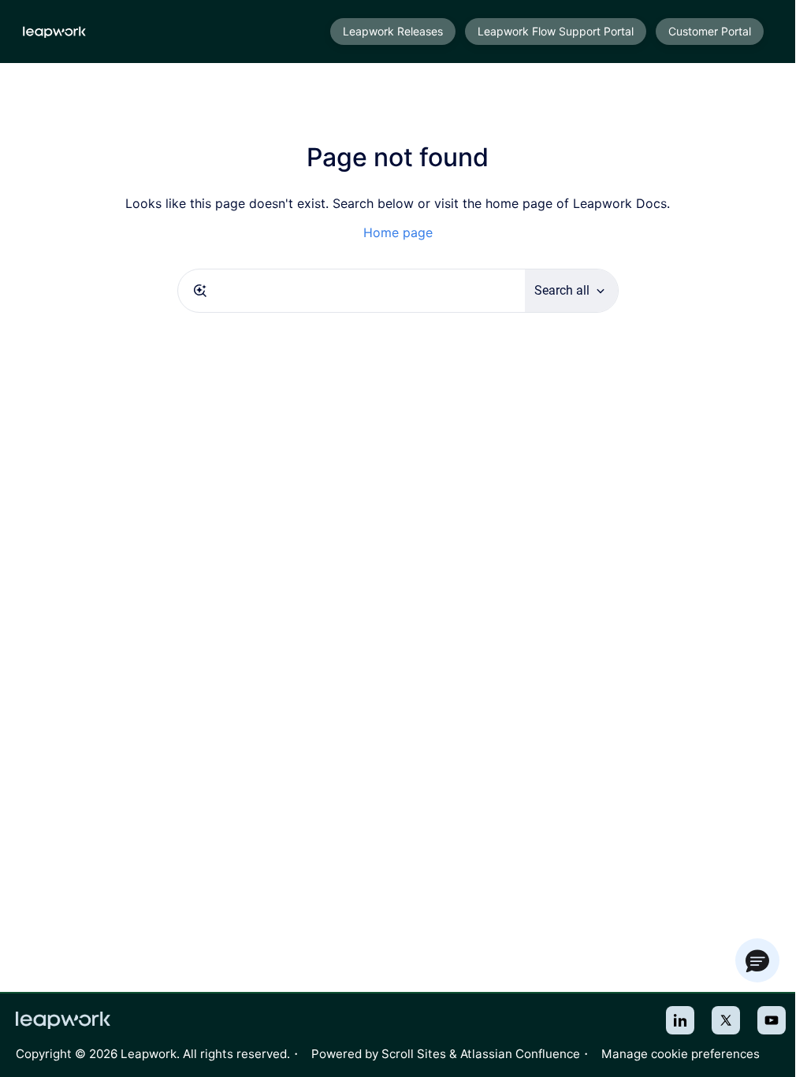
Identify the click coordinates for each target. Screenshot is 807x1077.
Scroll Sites (413, 1053)
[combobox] (351, 290)
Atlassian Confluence (520, 1053)
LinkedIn (680, 1020)
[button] (757, 960)
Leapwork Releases (393, 31)
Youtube (771, 1020)
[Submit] (200, 290)
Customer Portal (709, 31)
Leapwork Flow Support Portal (556, 31)
